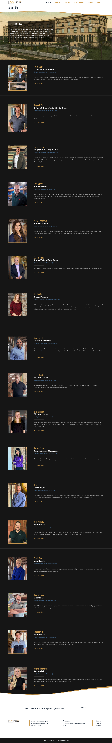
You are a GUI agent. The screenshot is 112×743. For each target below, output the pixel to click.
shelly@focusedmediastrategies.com (45, 417)
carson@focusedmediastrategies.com (46, 152)
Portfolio (67, 2)
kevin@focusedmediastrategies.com (45, 343)
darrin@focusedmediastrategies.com (45, 263)
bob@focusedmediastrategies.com (44, 189)
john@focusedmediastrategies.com (45, 380)
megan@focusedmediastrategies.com (45, 674)
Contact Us (82, 708)
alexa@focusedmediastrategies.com (45, 226)
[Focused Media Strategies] (14, 2)
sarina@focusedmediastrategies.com (45, 453)
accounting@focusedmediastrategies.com (47, 299)
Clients (90, 2)
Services (57, 2)
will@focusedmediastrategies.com (45, 527)
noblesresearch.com (46, 351)
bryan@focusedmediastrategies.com (45, 110)
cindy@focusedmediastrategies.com (45, 563)
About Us (48, 2)
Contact (99, 2)
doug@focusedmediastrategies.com (45, 72)
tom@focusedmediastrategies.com (45, 600)
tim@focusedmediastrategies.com (44, 490)
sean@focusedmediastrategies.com (45, 637)
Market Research (79, 2)
